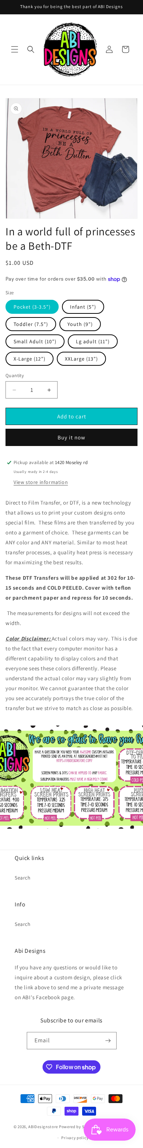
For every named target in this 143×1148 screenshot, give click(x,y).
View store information (41, 482)
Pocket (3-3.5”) (32, 306)
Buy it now (71, 437)
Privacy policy (74, 1137)
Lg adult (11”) (93, 341)
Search (23, 877)
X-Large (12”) (29, 358)
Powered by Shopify (78, 1126)
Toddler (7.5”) (31, 324)
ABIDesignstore (43, 1126)
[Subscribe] (108, 1040)
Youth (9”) (80, 324)
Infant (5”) (83, 306)
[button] (15, 49)
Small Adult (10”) (35, 341)
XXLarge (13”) (81, 358)
